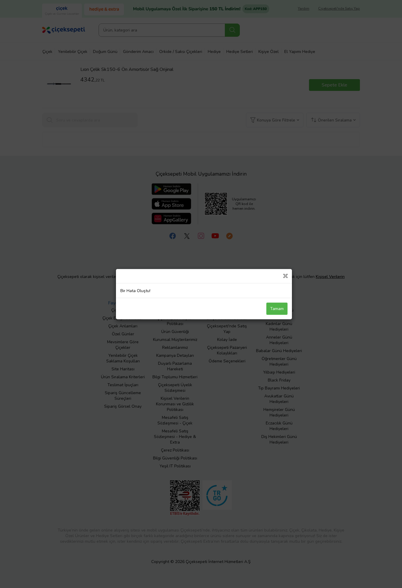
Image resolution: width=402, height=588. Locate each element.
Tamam (277, 308)
